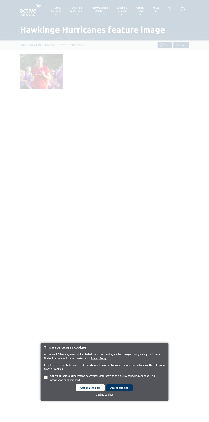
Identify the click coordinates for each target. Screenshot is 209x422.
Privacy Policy (98, 358)
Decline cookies (104, 394)
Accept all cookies (90, 387)
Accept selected (119, 387)
